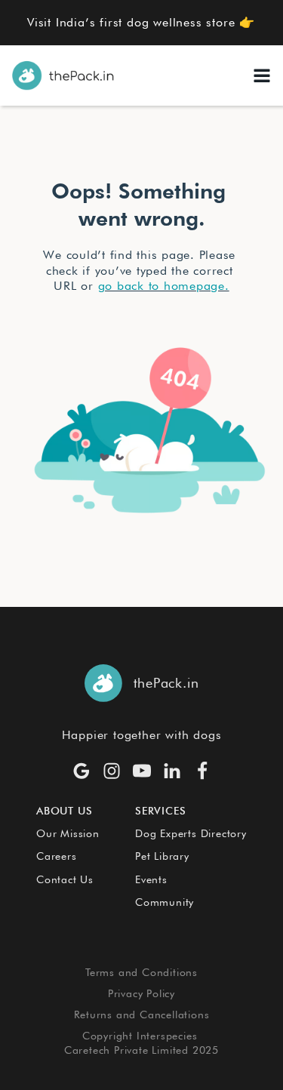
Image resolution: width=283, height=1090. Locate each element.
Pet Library (162, 856)
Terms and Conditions (141, 972)
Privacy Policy (141, 993)
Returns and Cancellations (142, 1014)
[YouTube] (142, 771)
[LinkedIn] (172, 771)
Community (164, 902)
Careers (56, 856)
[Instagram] (112, 771)
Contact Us (65, 879)
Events (151, 879)
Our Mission (68, 833)
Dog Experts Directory (191, 833)
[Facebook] (202, 771)
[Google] (81, 771)
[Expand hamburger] (262, 75)
